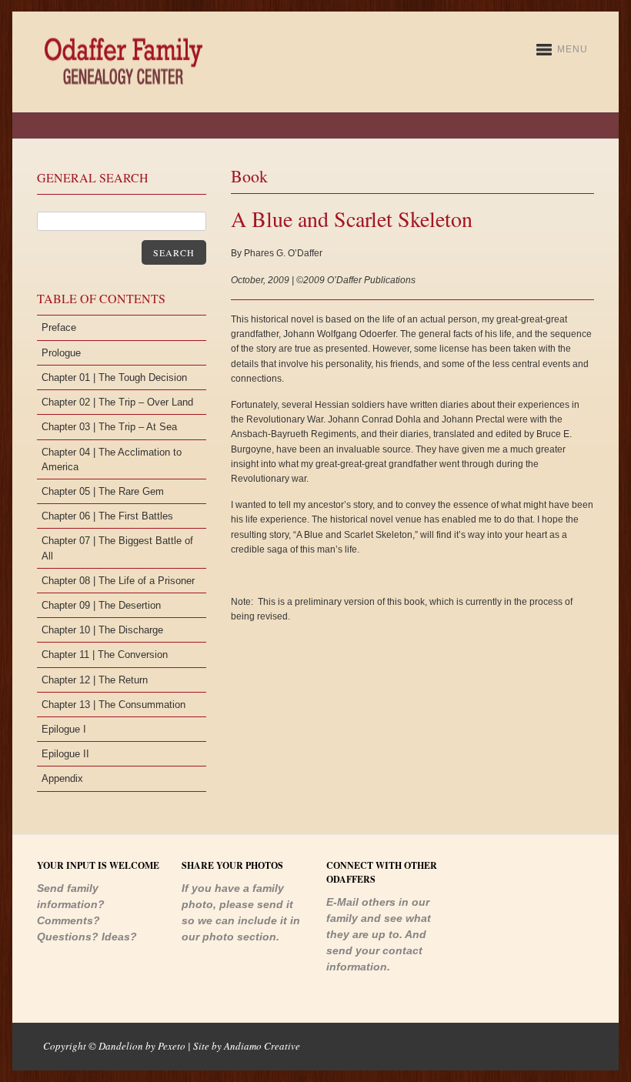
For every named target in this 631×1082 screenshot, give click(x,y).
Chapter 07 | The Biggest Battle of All (117, 548)
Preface (59, 327)
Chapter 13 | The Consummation (113, 704)
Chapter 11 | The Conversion (105, 654)
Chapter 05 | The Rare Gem (103, 491)
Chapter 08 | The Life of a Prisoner (118, 580)
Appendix (62, 778)
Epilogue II (65, 754)
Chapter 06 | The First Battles (107, 516)
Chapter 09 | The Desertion (101, 605)
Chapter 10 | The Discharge (102, 630)
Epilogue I (64, 729)
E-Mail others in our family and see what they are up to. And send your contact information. (378, 934)
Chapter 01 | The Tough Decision (114, 377)
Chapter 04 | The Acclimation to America (112, 459)
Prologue (61, 353)
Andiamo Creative (262, 1046)
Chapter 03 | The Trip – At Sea (109, 426)
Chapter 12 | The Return (95, 680)
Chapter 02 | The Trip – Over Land (117, 402)
